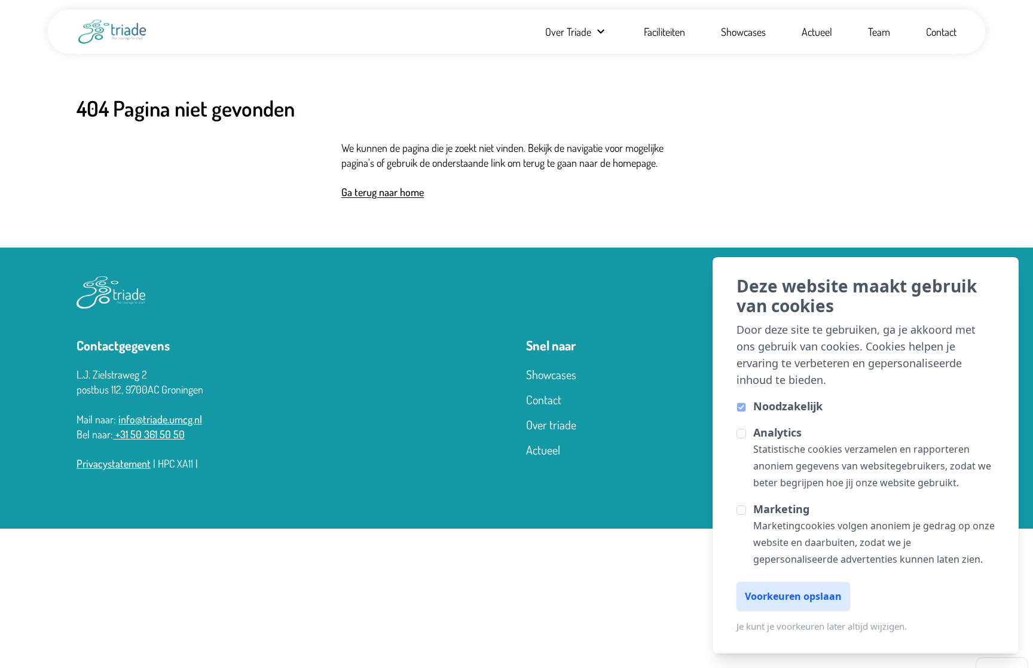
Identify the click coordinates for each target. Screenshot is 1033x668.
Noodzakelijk (788, 406)
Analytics (777, 432)
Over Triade (568, 31)
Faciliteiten (664, 31)
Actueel (817, 31)
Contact (941, 31)
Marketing (781, 509)
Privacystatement (114, 463)
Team (879, 31)
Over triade (551, 424)
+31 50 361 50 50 (149, 434)
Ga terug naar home (382, 192)
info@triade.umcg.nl (160, 419)
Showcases (743, 31)
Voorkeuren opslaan (793, 596)
